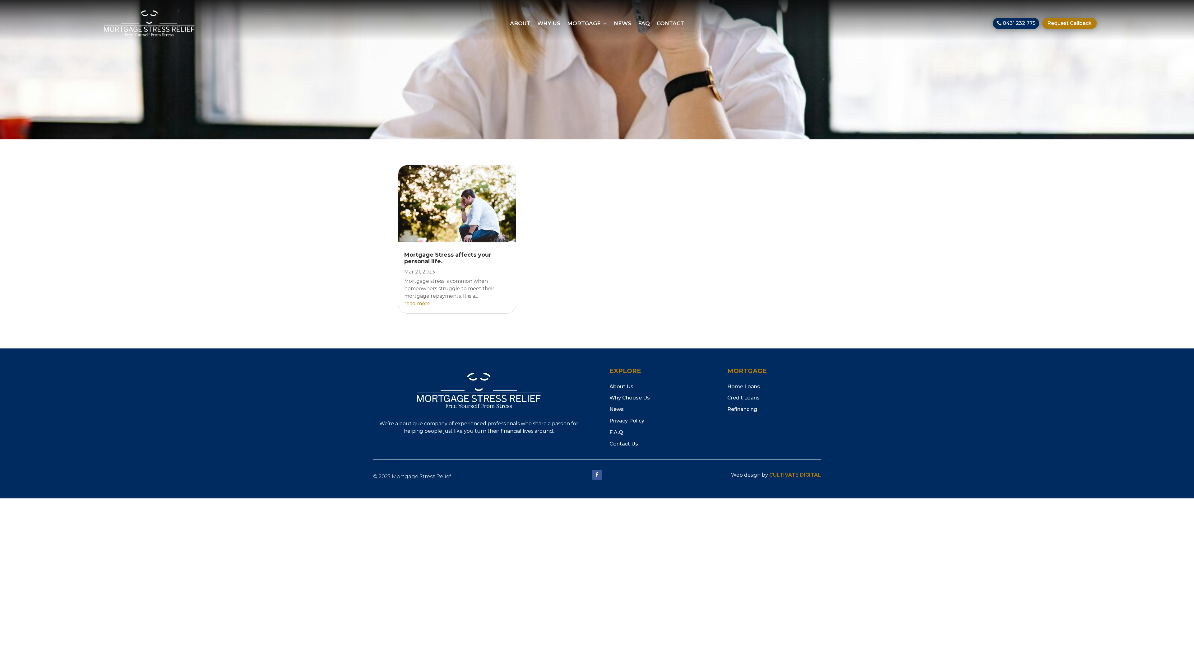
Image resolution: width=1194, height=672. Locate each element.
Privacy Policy (626, 421)
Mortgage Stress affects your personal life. (447, 258)
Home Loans (743, 387)
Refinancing (742, 409)
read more (417, 303)
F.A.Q (616, 432)
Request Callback (1069, 23)
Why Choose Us (629, 398)
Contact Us (623, 444)
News (622, 23)
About (520, 23)
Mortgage (584, 23)
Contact (670, 23)
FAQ (644, 23)
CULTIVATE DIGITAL (795, 475)
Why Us (548, 23)
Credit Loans (743, 398)
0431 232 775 (1019, 23)
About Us (621, 387)
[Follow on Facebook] (597, 475)
